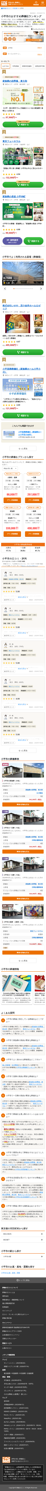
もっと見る (23, 448)
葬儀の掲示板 (7, 1318)
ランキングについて (39, 29)
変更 (39, 48)
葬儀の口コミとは (8, 1292)
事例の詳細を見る (23, 804)
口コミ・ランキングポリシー (30, 566)
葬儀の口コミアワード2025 (12, 1331)
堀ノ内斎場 (6, 1065)
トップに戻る (24, 1280)
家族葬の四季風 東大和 (15, 80)
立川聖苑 (15, 1065)
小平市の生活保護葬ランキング (26, 1197)
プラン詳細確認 (12, 500)
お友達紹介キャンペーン (11, 1335)
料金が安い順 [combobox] (8, 468)
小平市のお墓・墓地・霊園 (10, 1273)
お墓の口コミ (7, 1348)
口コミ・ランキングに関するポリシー (15, 1314)
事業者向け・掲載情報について (13, 1300)
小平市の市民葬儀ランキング (25, 1169)
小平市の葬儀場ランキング (25, 1067)
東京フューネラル (11, 141)
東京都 (15, 8)
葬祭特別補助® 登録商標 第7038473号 (16, 1327)
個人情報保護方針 (8, 1303)
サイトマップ (7, 1311)
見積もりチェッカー (9, 1338)
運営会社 (5, 1296)
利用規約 (5, 1307)
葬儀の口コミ (7, 8)
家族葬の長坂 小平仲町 (14, 196)
